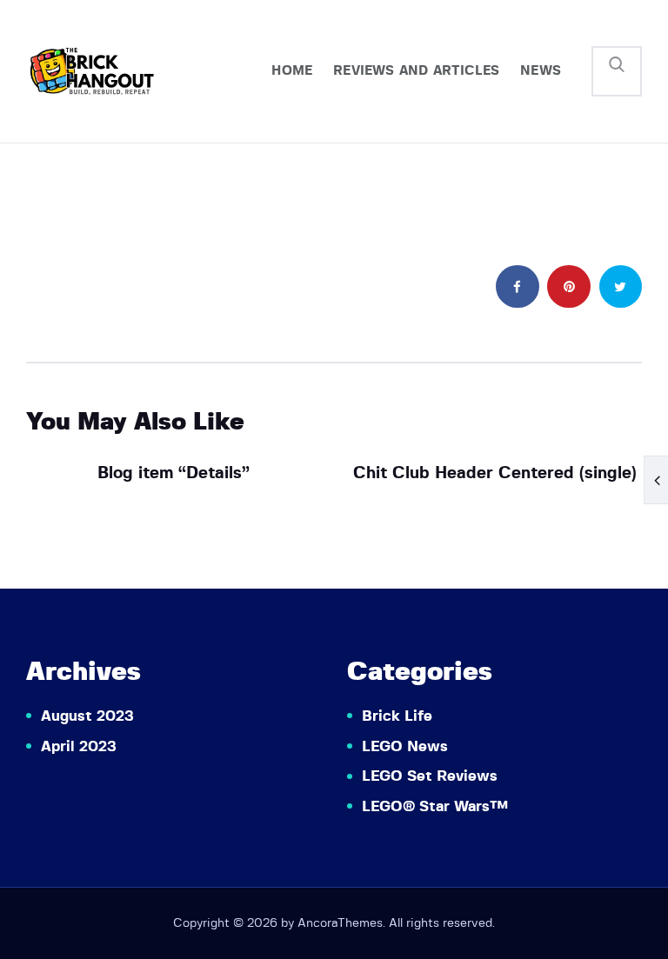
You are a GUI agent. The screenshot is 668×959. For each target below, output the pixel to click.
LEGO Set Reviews (430, 776)
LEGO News (405, 746)
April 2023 (79, 746)
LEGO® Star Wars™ (435, 806)
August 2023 (87, 716)
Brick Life (397, 716)
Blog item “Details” (173, 473)
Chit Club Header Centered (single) (495, 473)
